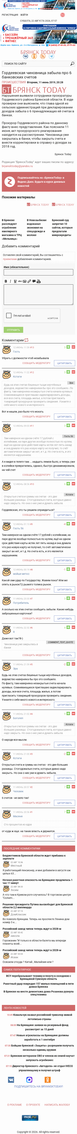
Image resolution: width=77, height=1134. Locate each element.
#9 (31, 524)
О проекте (33, 1104)
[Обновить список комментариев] (26, 340)
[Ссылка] (29, 281)
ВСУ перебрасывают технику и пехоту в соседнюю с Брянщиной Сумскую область (38, 977)
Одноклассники (48, 1080)
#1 (31, 812)
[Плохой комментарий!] (73, 347)
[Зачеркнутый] (20, 281)
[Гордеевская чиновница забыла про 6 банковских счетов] (38, 89)
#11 (32, 426)
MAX (29, 1080)
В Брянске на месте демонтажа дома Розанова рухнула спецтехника (39, 993)
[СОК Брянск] (38, 4)
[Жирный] (6, 281)
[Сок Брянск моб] (38, 35)
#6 (31, 628)
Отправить (13, 330)
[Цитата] (34, 281)
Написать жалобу (57, 1104)
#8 (31, 569)
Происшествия (14, 82)
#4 (31, 714)
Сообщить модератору (36, 363)
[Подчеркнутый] (15, 281)
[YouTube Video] (38, 281)
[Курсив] (10, 281)
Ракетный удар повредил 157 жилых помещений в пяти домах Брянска (38, 985)
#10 (32, 484)
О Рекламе (14, 1104)
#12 (32, 372)
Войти (24, 15)
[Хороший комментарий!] (68, 347)
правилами (10, 259)
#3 (31, 754)
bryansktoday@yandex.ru (17, 166)
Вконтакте (11, 1080)
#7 (31, 598)
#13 (32, 347)
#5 (31, 664)
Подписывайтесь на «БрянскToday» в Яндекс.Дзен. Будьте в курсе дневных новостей (41, 181)
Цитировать (64, 363)
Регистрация (10, 15)
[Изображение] (24, 281)
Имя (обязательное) (16, 267)
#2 (31, 787)
